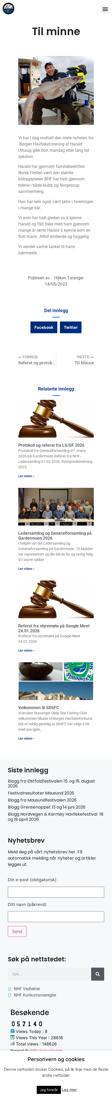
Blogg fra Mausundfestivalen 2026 (42, 800)
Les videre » (26, 476)
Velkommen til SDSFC (38, 707)
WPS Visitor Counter (46, 1050)
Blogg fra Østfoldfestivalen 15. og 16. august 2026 (51, 783)
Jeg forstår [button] (49, 1090)
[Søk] (97, 974)
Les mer (69, 1089)
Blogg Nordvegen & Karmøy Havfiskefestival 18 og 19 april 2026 (55, 816)
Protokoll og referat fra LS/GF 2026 (51, 445)
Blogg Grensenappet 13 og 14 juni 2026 (46, 807)
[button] (105, 9)
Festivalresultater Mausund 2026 (41, 793)
